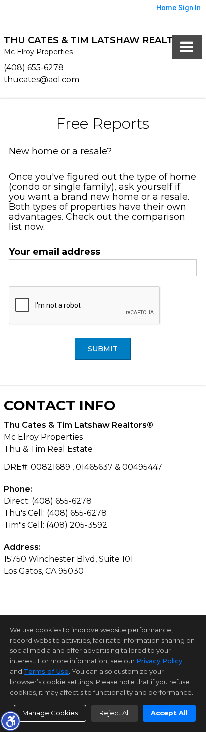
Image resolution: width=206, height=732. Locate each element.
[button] (11, 721)
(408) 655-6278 (34, 67)
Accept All (169, 713)
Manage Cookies (50, 713)
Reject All (115, 713)
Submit (103, 348)
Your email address (54, 252)
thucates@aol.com (42, 79)
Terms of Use (46, 671)
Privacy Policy (159, 661)
